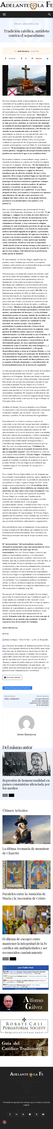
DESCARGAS (27, 1084)
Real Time (25, 989)
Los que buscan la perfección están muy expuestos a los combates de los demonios (39, 702)
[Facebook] (9, 1114)
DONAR (26, 1092)
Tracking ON (32, 989)
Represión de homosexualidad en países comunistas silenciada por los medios (26, 784)
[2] (48, 435)
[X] (36, 1114)
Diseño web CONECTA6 (26, 1110)
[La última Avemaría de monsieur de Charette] (26, 829)
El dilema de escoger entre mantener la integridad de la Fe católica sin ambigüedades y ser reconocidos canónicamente (24, 946)
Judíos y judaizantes (11, 699)
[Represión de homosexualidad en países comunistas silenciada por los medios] (26, 764)
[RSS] (23, 1114)
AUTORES (26, 1089)
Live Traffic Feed (25, 968)
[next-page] (11, 795)
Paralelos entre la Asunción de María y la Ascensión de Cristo (24, 896)
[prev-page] (5, 795)
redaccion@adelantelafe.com (26, 1097)
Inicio (17, 24)
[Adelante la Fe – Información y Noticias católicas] (26, 5)
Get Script (18, 989)
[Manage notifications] (4, 1122)
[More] (47, 58)
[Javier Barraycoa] (26, 723)
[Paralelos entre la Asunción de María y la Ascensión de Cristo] (26, 874)
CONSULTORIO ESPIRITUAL (26, 1081)
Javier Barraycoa (23, 51)
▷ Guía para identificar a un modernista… (20, 973)
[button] (4, 14)
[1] (10, 203)
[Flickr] (16, 1114)
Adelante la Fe (31, 24)
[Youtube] (43, 1114)
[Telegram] (29, 1114)
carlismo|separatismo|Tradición (17, 688)
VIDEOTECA (26, 1087)
